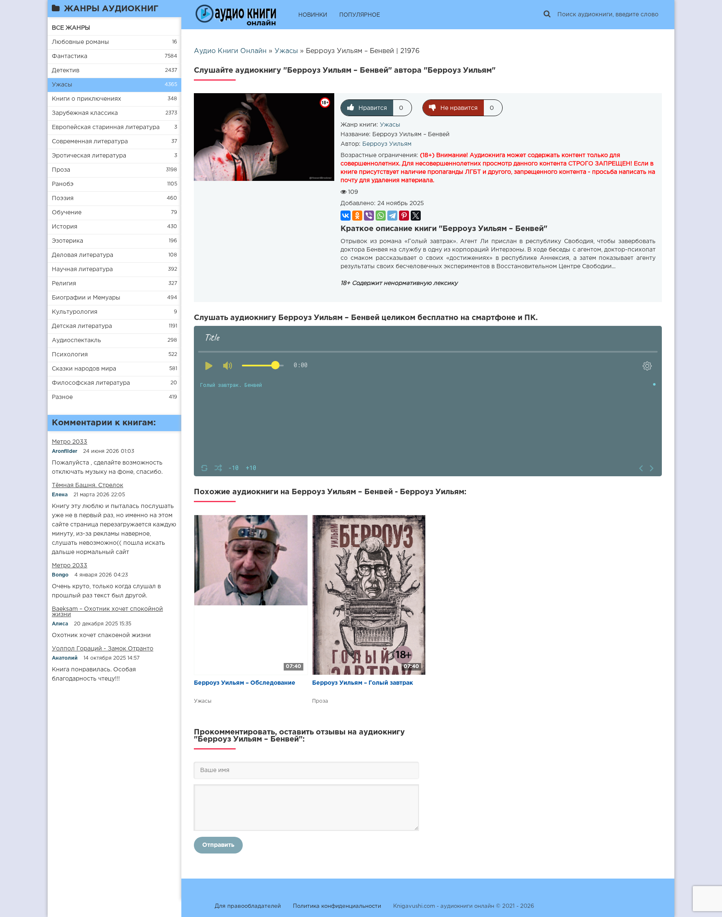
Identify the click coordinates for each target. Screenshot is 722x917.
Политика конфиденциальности (337, 906)
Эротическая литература (89, 155)
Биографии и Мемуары (86, 297)
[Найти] (547, 14)
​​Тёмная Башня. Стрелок (87, 485)
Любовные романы (80, 42)
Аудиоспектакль (76, 340)
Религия (64, 283)
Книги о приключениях (86, 99)
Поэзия (63, 198)
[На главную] (235, 14)
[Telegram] (392, 216)
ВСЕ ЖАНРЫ (71, 27)
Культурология (74, 312)
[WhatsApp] (381, 216)
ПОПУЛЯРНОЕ (359, 15)
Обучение (66, 212)
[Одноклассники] (357, 216)
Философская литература (91, 383)
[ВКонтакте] (346, 216)
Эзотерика (67, 241)
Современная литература (90, 141)
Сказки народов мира (84, 368)
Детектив (65, 70)
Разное (62, 397)
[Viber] (369, 216)
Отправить (218, 845)
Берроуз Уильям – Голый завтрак (362, 683)
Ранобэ (63, 184)
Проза (61, 170)
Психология (70, 354)
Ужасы (62, 84)
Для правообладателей (248, 906)
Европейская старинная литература (106, 127)
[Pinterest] (404, 216)
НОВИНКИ (312, 15)
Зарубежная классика (85, 113)
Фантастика (69, 56)
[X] (416, 216)
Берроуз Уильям (387, 144)
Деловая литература (82, 255)
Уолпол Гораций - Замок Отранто (102, 648)
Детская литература (82, 326)
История (64, 226)
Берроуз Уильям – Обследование (244, 683)
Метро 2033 (69, 442)
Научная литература (82, 269)
